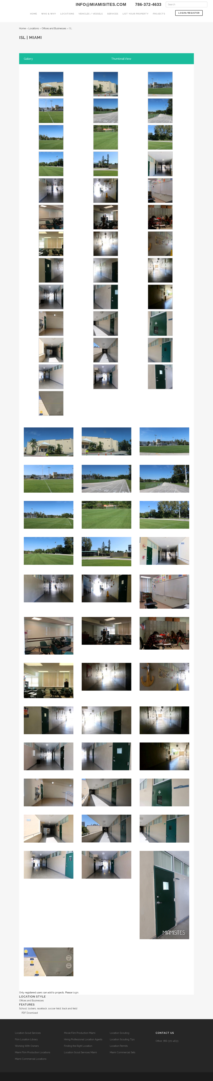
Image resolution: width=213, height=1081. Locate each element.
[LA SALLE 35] (51, 270)
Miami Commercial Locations (30, 1059)
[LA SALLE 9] (160, 137)
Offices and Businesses (54, 28)
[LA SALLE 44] (51, 323)
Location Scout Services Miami (80, 1052)
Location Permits (119, 1046)
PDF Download (29, 1013)
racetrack (42, 1008)
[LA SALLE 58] (51, 84)
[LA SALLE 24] (105, 217)
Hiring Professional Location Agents (83, 1039)
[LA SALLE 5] (160, 84)
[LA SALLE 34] (160, 243)
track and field (69, 1008)
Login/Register (189, 13)
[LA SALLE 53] (160, 350)
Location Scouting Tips (122, 1039)
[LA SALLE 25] (51, 243)
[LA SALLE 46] (51, 217)
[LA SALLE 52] (105, 350)
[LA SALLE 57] (105, 84)
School (23, 1008)
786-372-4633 (170, 1041)
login (75, 992)
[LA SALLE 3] (160, 217)
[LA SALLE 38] (105, 270)
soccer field (54, 1008)
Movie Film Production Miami (79, 1033)
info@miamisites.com (100, 4)
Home (22, 28)
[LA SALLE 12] (105, 137)
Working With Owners (27, 1046)
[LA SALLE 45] (105, 323)
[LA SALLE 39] (160, 270)
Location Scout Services (28, 1033)
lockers (32, 1008)
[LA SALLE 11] (105, 163)
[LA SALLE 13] (160, 163)
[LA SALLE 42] (105, 296)
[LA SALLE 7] (51, 137)
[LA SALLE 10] (51, 163)
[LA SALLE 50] (51, 350)
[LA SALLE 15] (51, 190)
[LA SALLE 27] (105, 243)
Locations (33, 28)
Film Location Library (26, 1039)
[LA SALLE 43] (160, 296)
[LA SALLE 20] (105, 190)
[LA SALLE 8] (51, 110)
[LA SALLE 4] (105, 110)
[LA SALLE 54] (51, 376)
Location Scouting (119, 1033)
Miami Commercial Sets (122, 1052)
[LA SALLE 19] (160, 190)
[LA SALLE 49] (160, 323)
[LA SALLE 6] (160, 110)
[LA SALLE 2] (51, 403)
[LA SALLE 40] (51, 296)
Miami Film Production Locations (32, 1052)
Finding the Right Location (78, 1046)
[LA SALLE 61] (160, 376)
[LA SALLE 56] (105, 376)
